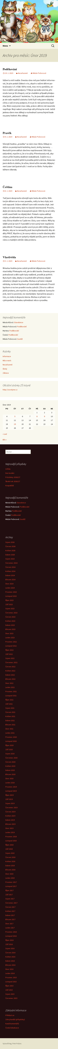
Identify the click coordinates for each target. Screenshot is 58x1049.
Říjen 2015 (9, 986)
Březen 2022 (10, 679)
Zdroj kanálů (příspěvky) (15, 1019)
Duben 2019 (10, 820)
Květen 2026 (10, 550)
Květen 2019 (10, 816)
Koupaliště (9, 485)
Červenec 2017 (11, 903)
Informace (7, 356)
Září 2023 (9, 604)
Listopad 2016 (11, 936)
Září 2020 (9, 749)
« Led (5, 434)
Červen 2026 (10, 546)
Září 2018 (9, 849)
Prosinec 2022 (11, 641)
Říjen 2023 (9, 600)
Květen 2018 (10, 861)
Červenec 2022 (11, 662)
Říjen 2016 (9, 940)
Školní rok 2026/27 (12, 481)
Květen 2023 (10, 621)
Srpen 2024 (9, 559)
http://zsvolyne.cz (10, 389)
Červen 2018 (10, 857)
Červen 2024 (10, 567)
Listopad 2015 (11, 981)
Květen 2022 (10, 671)
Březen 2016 (10, 965)
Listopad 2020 (11, 741)
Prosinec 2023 (11, 592)
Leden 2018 (10, 878)
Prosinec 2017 (11, 882)
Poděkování (10, 69)
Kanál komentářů (12, 1023)
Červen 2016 (10, 952)
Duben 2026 (10, 554)
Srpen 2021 (9, 708)
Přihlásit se (9, 1015)
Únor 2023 (9, 633)
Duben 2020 (10, 770)
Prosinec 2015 (11, 977)
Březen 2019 (10, 824)
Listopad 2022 (11, 646)
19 (15, 424)
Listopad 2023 (11, 596)
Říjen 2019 (9, 795)
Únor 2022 (9, 683)
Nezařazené (23, 73)
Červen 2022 (10, 666)
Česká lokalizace (12, 1028)
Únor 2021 (9, 729)
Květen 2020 (10, 766)
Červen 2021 (10, 712)
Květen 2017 (10, 911)
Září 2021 (9, 704)
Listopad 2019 (11, 791)
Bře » (5, 439)
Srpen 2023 (9, 608)
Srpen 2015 (9, 994)
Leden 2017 (10, 928)
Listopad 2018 (11, 840)
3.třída (7, 469)
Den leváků (9, 473)
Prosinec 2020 (11, 737)
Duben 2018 (10, 865)
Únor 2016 (9, 969)
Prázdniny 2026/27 (12, 477)
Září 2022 (9, 654)
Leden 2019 (10, 832)
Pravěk (7, 133)
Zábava (6, 373)
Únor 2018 (9, 874)
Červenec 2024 (11, 563)
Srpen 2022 (9, 658)
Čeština (7, 187)
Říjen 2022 (9, 650)
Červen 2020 (10, 762)
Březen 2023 (10, 629)
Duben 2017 (10, 915)
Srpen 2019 (9, 803)
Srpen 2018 (9, 853)
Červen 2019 (10, 811)
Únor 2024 (9, 583)
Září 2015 (9, 990)
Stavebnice (18, 322)
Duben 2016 (10, 961)
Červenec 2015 (11, 998)
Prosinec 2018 (11, 836)
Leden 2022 (10, 687)
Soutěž (20, 339)
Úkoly (5, 369)
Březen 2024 (10, 579)
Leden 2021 (10, 733)
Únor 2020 (9, 778)
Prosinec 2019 (11, 787)
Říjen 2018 (9, 845)
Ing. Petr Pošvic (15, 1043)
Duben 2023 (10, 625)
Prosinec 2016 (11, 932)
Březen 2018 (10, 869)
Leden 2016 (10, 973)
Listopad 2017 (11, 886)
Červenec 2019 (11, 807)
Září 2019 (9, 799)
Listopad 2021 (11, 695)
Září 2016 (9, 944)
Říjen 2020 (9, 745)
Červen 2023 (10, 617)
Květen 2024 (10, 571)
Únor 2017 (9, 923)
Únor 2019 (9, 828)
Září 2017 (9, 894)
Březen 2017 (10, 919)
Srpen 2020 (9, 753)
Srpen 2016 (9, 948)
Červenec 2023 (11, 612)
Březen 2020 (10, 774)
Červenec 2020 (11, 758)
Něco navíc (7, 360)
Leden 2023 (10, 637)
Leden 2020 (10, 782)
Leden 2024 (10, 588)
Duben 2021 (10, 720)
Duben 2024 (10, 575)
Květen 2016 (10, 957)
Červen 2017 (10, 907)
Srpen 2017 (9, 899)
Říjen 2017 (9, 890)
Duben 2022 (10, 675)
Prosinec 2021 (11, 691)
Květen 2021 (10, 716)
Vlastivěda (9, 257)
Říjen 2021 (9, 700)
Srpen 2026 (9, 542)
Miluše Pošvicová (39, 73)
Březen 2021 (10, 724)
